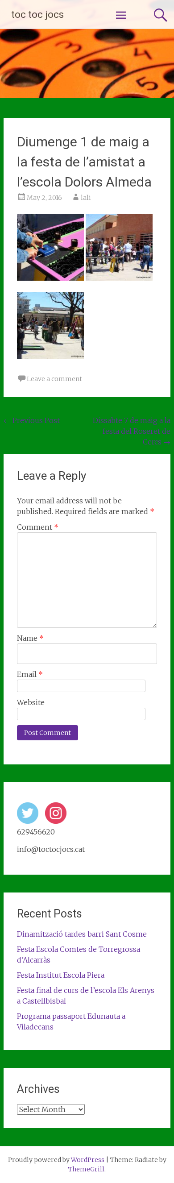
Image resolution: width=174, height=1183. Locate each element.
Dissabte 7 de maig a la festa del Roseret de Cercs (131, 431)
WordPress (87, 1160)
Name (30, 638)
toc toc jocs (37, 14)
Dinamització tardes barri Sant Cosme (82, 934)
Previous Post (32, 420)
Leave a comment (54, 379)
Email (30, 674)
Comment (37, 527)
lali (86, 198)
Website (31, 702)
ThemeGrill (86, 1169)
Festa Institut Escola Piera (60, 975)
